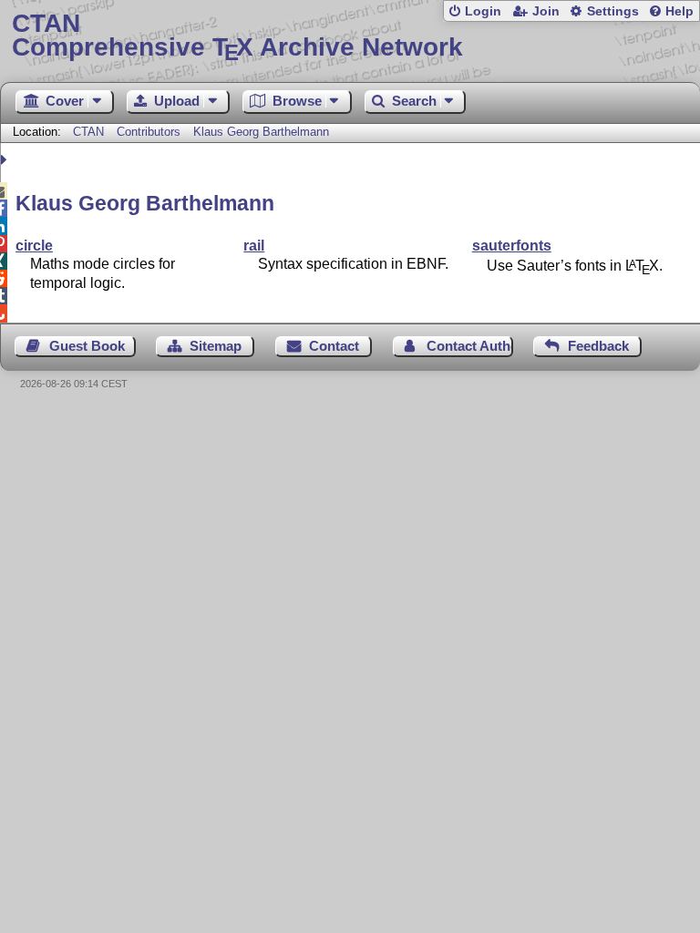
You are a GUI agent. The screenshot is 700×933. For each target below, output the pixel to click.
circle (34, 245)
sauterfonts (511, 245)
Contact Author (470, 346)
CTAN (88, 131)
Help (679, 11)
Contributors (148, 131)
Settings (613, 11)
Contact (334, 346)
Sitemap (216, 346)
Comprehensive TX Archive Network (237, 36)
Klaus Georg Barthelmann (261, 131)
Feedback (598, 346)
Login (483, 11)
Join (546, 11)
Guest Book (87, 346)
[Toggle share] (6, 160)
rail (253, 245)
